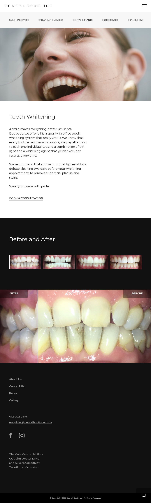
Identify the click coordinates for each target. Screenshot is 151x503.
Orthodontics (110, 20)
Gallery (14, 400)
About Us (15, 379)
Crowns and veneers (50, 20)
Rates (13, 393)
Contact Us (16, 386)
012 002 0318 (18, 416)
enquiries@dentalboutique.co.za (30, 422)
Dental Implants (82, 20)
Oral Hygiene (135, 20)
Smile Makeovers (19, 20)
